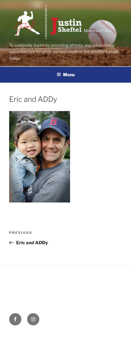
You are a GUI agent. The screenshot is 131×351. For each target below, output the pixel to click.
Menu (69, 74)
